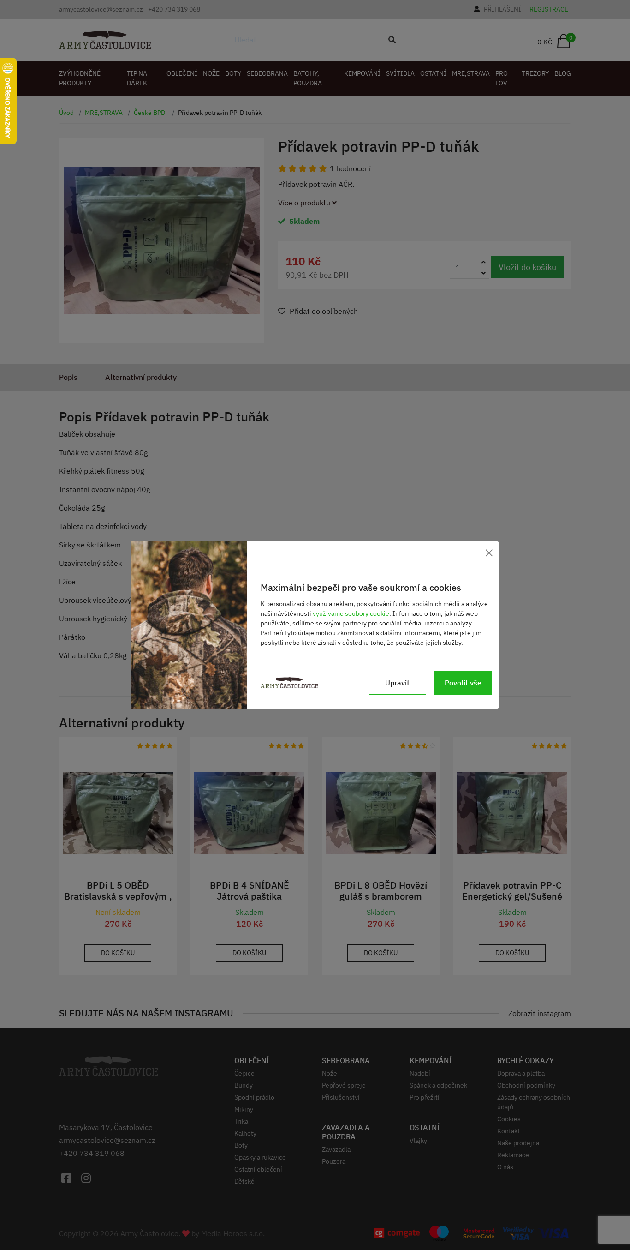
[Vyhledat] (389, 39)
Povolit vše (463, 682)
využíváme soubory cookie (351, 613)
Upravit (397, 682)
